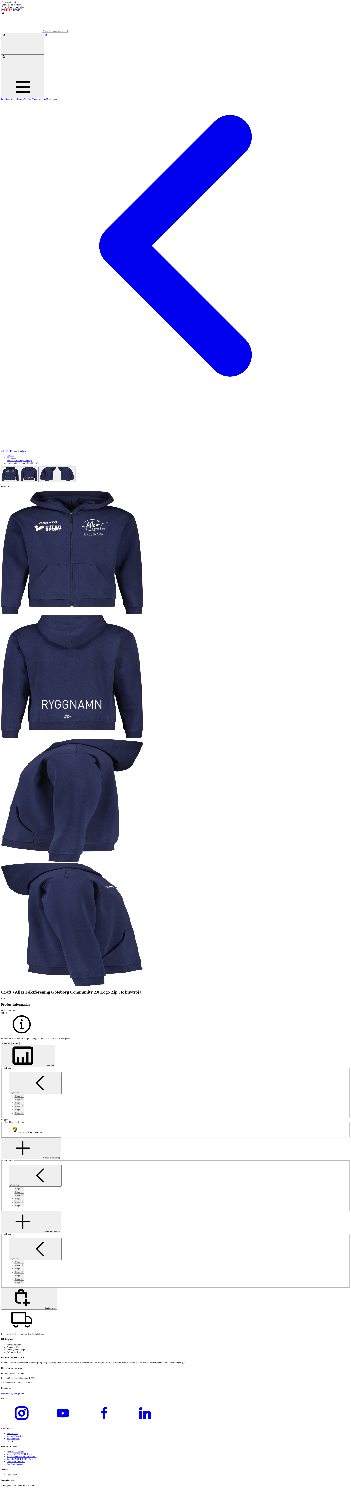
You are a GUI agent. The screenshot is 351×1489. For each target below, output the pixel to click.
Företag (10, 1441)
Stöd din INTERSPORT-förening (21, 1459)
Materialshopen (17, 99)
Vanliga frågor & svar (16, 1436)
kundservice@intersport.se (12, 1393)
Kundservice (51, 99)
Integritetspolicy (13, 1438)
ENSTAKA (6, 1043)
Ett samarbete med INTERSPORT (21, 1456)
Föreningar (6, 99)
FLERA (16, 1043)
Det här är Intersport (15, 1451)
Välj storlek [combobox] (14, 1093)
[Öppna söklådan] (22, 43)
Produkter (28, 99)
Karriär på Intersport (15, 1464)
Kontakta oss (12, 1433)
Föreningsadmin (39, 99)
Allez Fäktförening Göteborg (19, 460)
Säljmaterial (12, 1475)
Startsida (10, 455)
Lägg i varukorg (49, 1308)
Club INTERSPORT (16, 1461)
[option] (19, 1095)
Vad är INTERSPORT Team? (19, 1454)
